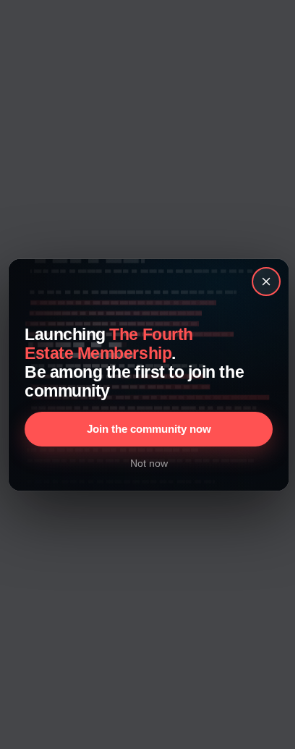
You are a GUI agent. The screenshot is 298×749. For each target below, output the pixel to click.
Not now (149, 463)
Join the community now (149, 429)
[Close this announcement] (267, 281)
